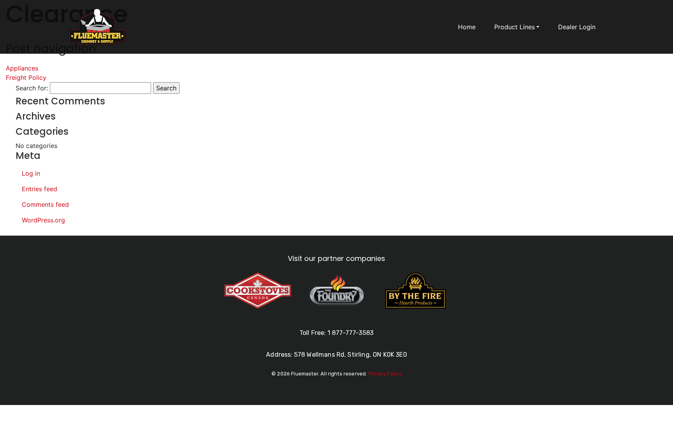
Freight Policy (26, 77)
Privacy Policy (385, 374)
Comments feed (45, 204)
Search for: (32, 88)
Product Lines (514, 27)
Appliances (22, 68)
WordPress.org (43, 220)
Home (467, 27)
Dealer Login (576, 27)
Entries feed (39, 189)
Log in (31, 173)
